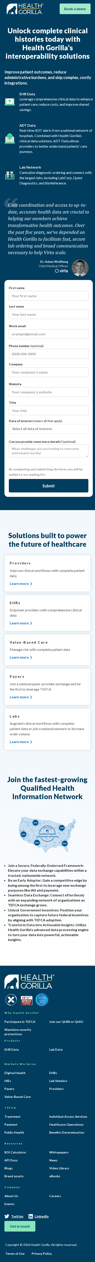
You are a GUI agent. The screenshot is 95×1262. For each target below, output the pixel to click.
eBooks (54, 1176)
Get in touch (20, 1226)
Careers (55, 1196)
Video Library (59, 1168)
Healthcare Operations (66, 1124)
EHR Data (11, 1049)
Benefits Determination (66, 1132)
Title (12, 402)
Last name (16, 306)
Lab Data (56, 1049)
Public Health (14, 1132)
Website (15, 384)
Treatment (12, 1116)
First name (17, 288)
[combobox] (48, 429)
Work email (17, 326)
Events (9, 1204)
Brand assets (14, 1176)
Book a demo (75, 9)
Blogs (8, 1168)
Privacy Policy (42, 1253)
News (53, 1160)
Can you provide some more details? (42, 441)
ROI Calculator (15, 1152)
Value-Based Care (17, 1097)
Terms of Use (15, 1253)
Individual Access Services (68, 1116)
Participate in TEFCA (19, 1021)
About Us (11, 1196)
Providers (56, 1089)
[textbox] (49, 429)
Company (16, 364)
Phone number (26, 346)
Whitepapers (58, 1152)
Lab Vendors (58, 1081)
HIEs (7, 1081)
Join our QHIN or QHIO (66, 1021)
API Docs (11, 1160)
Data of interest (35, 421)
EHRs (53, 1073)
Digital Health (14, 1073)
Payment (10, 1124)
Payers (9, 1089)
